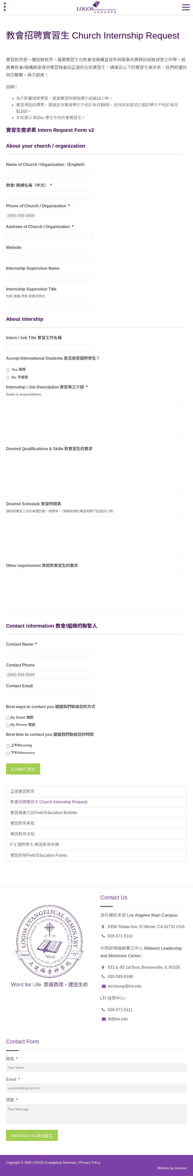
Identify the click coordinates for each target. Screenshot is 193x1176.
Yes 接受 (19, 369)
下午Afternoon (23, 753)
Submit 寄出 (23, 769)
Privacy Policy (90, 1162)
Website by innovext (172, 1168)
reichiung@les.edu (124, 986)
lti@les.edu (118, 1019)
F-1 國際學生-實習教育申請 (34, 844)
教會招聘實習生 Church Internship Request (48, 802)
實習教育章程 (22, 823)
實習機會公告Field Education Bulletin (43, 813)
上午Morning (21, 745)
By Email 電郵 (22, 717)
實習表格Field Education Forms (38, 855)
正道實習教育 (22, 791)
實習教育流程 (22, 834)
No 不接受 (20, 377)
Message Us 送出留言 (32, 1135)
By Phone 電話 (23, 725)
